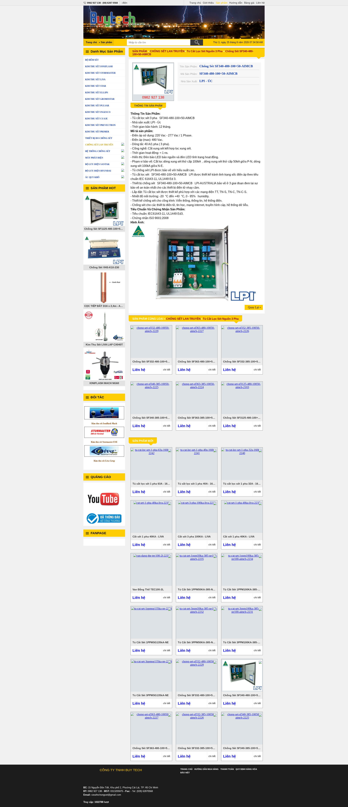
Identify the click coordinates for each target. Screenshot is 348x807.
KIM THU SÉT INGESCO (97, 112)
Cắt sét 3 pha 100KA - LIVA (194, 536)
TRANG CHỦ (186, 769)
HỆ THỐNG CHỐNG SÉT (97, 151)
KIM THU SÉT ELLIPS (96, 92)
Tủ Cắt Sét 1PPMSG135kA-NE (150, 642)
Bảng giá (249, 2)
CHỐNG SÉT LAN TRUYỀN (99, 144)
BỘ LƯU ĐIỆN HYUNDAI (98, 171)
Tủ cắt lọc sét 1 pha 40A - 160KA (198, 483)
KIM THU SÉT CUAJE (96, 118)
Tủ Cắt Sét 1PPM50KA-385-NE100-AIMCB (203, 589)
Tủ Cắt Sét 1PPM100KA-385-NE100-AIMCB (249, 589)
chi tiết (166, 369)
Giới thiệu (208, 2)
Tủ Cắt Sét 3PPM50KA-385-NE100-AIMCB (203, 642)
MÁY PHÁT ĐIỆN (94, 158)
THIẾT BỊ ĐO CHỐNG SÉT (98, 138)
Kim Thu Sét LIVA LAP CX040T (104, 344)
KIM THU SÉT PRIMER (97, 131)
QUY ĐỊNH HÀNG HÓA (246, 769)
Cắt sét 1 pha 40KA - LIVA (148, 536)
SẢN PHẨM (139, 51)
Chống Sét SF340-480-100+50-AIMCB (246, 695)
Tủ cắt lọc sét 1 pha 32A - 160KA (243, 483)
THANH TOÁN (227, 769)
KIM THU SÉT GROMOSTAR (100, 99)
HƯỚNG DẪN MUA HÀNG (206, 769)
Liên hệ (260, 2)
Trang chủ (195, 2)
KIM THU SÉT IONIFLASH (99, 66)
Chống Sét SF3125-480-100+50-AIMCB (246, 417)
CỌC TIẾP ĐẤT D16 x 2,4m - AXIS (104, 306)
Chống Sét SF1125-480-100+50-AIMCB (104, 228)
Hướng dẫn (235, 2)
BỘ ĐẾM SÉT (92, 60)
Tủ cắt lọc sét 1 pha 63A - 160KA (152, 483)
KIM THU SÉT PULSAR (97, 105)
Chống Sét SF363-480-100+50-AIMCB (200, 361)
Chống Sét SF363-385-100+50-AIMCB (200, 417)
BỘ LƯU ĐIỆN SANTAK (97, 164)
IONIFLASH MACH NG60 (104, 383)
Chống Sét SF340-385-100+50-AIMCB (155, 417)
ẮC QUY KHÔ (92, 177)
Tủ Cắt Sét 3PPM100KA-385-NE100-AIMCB (249, 642)
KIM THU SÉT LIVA (95, 79)
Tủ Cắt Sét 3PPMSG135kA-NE (150, 695)
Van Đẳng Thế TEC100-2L (148, 589)
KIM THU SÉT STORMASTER (100, 73)
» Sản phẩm (105, 42)
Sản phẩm (221, 2)
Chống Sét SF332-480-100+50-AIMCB (155, 361)
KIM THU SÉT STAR (95, 86)
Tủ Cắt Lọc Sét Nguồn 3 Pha (204, 51)
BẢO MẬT (185, 772)
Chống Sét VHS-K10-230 (104, 267)
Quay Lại (253, 307)
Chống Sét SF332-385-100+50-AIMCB (246, 361)
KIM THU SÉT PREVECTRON (100, 125)
